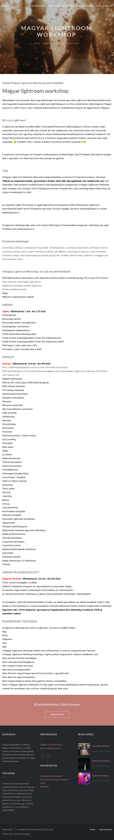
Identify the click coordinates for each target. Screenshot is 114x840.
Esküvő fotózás (38, 6)
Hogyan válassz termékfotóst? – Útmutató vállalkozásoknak (102, 776)
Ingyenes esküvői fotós (102, 746)
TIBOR (9, 5)
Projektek (107, 6)
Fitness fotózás (68, 6)
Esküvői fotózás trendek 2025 (102, 761)
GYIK (42, 783)
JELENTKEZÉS (57, 714)
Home (92, 829)
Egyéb (98, 6)
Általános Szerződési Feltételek (54, 779)
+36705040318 (55, 744)
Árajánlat (44, 786)
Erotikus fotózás (85, 6)
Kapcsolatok (105, 829)
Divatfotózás (53, 6)
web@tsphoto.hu (53, 748)
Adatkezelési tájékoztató (51, 776)
